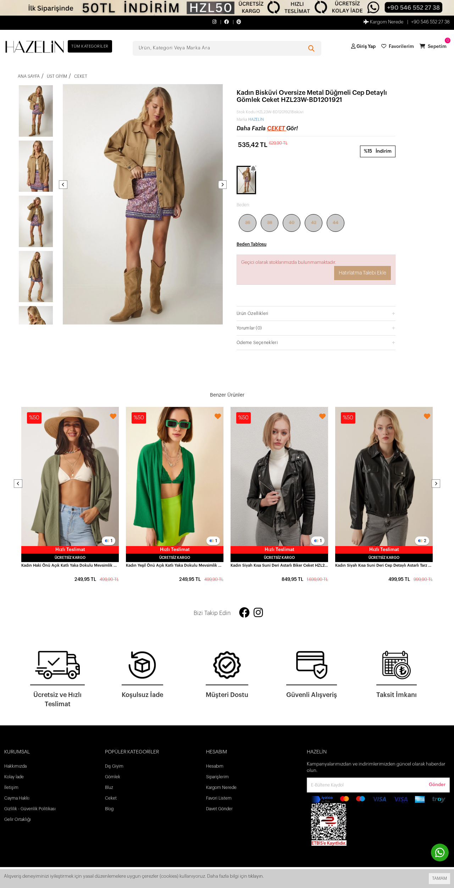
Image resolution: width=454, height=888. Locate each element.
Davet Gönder (219, 809)
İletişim (11, 787)
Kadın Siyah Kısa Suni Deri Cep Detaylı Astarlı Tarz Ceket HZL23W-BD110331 (384, 565)
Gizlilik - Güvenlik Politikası (30, 809)
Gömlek (112, 777)
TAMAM (439, 878)
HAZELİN (256, 119)
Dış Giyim (114, 766)
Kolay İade (14, 777)
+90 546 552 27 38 (430, 22)
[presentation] (63, 184)
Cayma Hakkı (16, 798)
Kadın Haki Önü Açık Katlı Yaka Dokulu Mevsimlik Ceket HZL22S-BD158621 (70, 565)
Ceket (276, 128)
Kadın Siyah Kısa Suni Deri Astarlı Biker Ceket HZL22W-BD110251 (279, 565)
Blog (109, 809)
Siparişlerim (217, 777)
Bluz (109, 787)
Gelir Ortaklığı (17, 819)
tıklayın (255, 876)
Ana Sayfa (29, 76)
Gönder (437, 784)
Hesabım (214, 766)
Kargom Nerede (386, 22)
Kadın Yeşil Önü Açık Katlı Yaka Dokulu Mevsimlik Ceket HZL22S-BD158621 (174, 565)
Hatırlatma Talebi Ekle (362, 273)
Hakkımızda (15, 766)
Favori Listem (219, 798)
